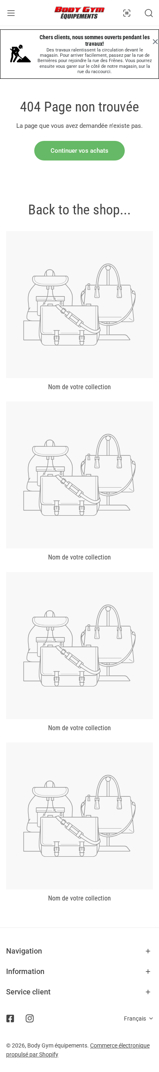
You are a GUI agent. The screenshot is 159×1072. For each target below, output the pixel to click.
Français (135, 1018)
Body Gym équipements (57, 1045)
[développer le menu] (11, 12)
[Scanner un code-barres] (126, 13)
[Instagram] (30, 1018)
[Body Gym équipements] (79, 12)
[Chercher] (149, 13)
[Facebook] (10, 1018)
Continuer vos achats (79, 150)
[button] (79, 951)
